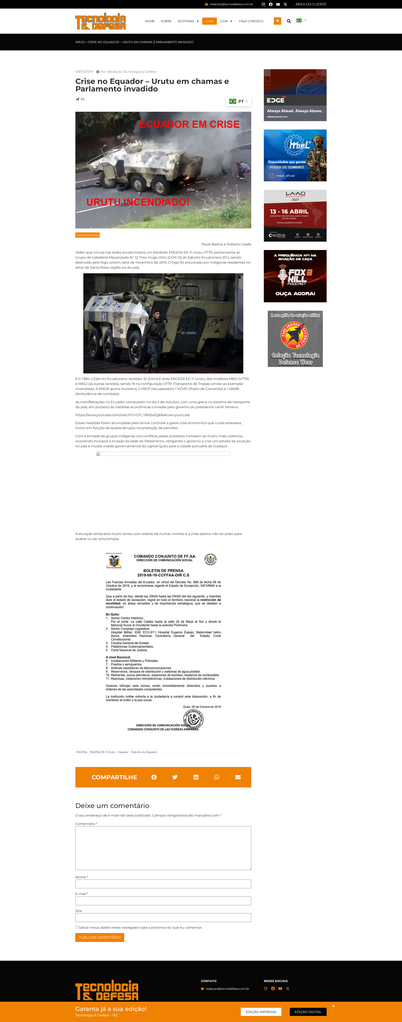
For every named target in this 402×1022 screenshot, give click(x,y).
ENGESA (82, 752)
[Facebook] (271, 4)
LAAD (209, 21)
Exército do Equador (144, 752)
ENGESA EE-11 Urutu (102, 752)
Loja (224, 21)
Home (150, 21)
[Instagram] (263, 4)
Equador (123, 752)
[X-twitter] (285, 4)
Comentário (86, 824)
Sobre (166, 21)
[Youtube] (278, 4)
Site (78, 911)
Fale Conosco (251, 21)
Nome (81, 877)
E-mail (81, 894)
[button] (288, 21)
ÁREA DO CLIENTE (311, 4)
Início (80, 42)
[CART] (277, 21)
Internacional (87, 235)
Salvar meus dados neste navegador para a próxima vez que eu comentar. (140, 927)
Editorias (186, 21)
